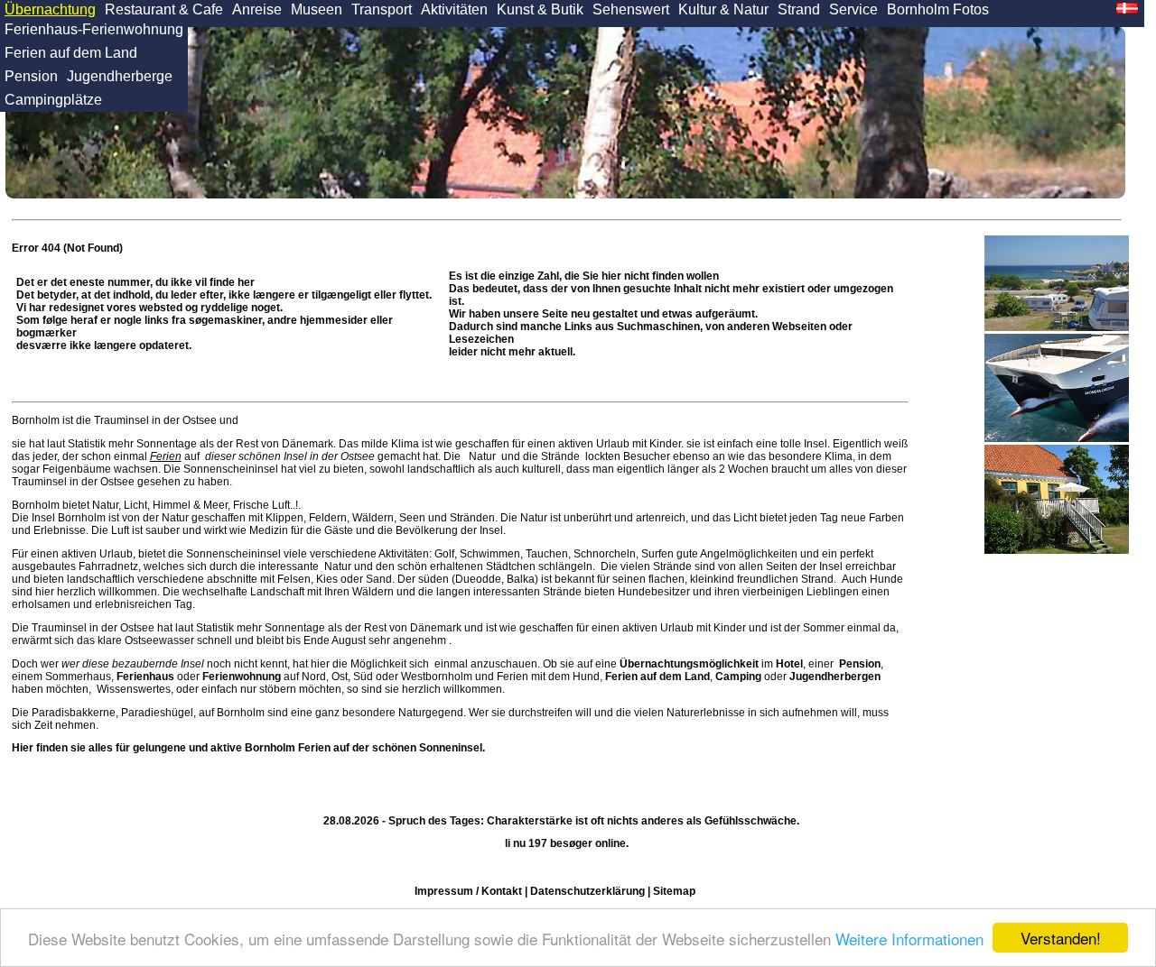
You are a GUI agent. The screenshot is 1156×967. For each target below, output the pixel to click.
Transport (381, 9)
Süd (363, 676)
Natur (482, 456)
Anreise (257, 9)
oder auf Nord (221, 676)
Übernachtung (50, 9)
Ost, (340, 676)
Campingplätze (53, 99)
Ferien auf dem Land (71, 52)
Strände (560, 456)
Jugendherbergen (835, 676)
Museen (316, 9)
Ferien (166, 456)
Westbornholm (436, 676)
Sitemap (674, 891)
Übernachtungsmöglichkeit (689, 664)
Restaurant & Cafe (164, 9)
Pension (31, 76)
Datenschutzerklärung (587, 891)
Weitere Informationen (909, 938)
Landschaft (277, 591)
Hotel (789, 664)
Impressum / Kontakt (468, 891)
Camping (738, 676)
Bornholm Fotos (938, 9)
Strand (799, 9)
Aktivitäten (454, 9)
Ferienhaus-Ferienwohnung (94, 29)
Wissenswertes (134, 689)
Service (853, 9)
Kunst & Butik (540, 9)
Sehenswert (630, 9)
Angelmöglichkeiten (747, 554)
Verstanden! (1061, 937)
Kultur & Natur (723, 9)
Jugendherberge (119, 76)
